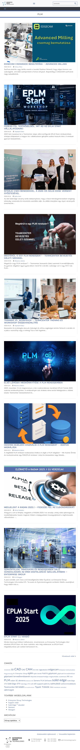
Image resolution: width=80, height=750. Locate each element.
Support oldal (13, 702)
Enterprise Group (21, 673)
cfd (34, 670)
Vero (52, 687)
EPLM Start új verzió (16, 636)
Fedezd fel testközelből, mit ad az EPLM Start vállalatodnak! (32, 127)
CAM (29, 669)
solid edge (59, 680)
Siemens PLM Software (43, 680)
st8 (32, 683)
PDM (71, 677)
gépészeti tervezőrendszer (66, 673)
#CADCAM (7, 670)
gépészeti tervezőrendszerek (17, 676)
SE (17, 680)
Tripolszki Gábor (19, 131)
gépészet (52, 673)
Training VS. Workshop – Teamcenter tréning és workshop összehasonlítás (33, 321)
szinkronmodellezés (68, 683)
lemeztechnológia (43, 676)
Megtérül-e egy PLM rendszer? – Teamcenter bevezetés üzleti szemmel (38, 257)
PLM (7, 680)
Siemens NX (29, 681)
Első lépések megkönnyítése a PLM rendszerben (33, 382)
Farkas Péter (18, 67)
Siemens (11, 707)
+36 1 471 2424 (51, 739)
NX (68, 676)
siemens (22, 680)
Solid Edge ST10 (25, 684)
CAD (17, 669)
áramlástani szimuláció (60, 687)
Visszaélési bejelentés (67, 734)
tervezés (19, 687)
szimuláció (55, 683)
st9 (35, 683)
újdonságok (9, 689)
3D (12, 669)
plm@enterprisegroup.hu (68, 740)
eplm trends (38, 673)
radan (12, 680)
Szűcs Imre (17, 196)
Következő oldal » (69, 656)
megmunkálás (53, 676)
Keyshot (33, 676)
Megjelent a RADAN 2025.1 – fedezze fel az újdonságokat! (39, 507)
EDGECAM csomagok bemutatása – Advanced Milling (35, 64)
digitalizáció (43, 669)
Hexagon (11, 709)
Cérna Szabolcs (19, 510)
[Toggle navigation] (34, 3)
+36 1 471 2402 (51, 741)
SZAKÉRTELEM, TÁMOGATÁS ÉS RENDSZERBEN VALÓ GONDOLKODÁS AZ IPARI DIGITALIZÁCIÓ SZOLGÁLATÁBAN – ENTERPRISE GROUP (35, 572)
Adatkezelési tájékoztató (46, 734)
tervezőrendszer (29, 687)
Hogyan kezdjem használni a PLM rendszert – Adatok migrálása (36, 446)
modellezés (62, 676)
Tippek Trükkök (42, 687)
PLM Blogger (18, 577)
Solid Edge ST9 (13, 683)
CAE (23, 669)
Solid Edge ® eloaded (16, 704)
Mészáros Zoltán (20, 261)
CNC (37, 669)
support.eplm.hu (43, 683)
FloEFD (45, 673)
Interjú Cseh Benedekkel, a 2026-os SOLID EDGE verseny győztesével (38, 192)
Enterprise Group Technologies (20, 700)
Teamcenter (9, 687)
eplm (30, 673)
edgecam (53, 669)
